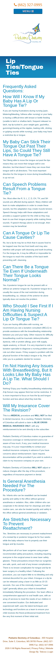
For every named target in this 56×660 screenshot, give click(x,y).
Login (50, 652)
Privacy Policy (38, 648)
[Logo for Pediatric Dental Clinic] (28, 54)
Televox (43, 652)
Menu (27, 11)
